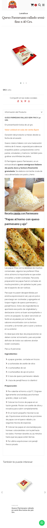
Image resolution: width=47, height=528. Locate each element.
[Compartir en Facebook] (18, 101)
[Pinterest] (25, 101)
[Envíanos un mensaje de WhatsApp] (42, 523)
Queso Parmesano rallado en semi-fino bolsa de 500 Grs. (23, 510)
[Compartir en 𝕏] (22, 101)
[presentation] (2, 492)
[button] (20, 83)
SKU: (5, 90)
